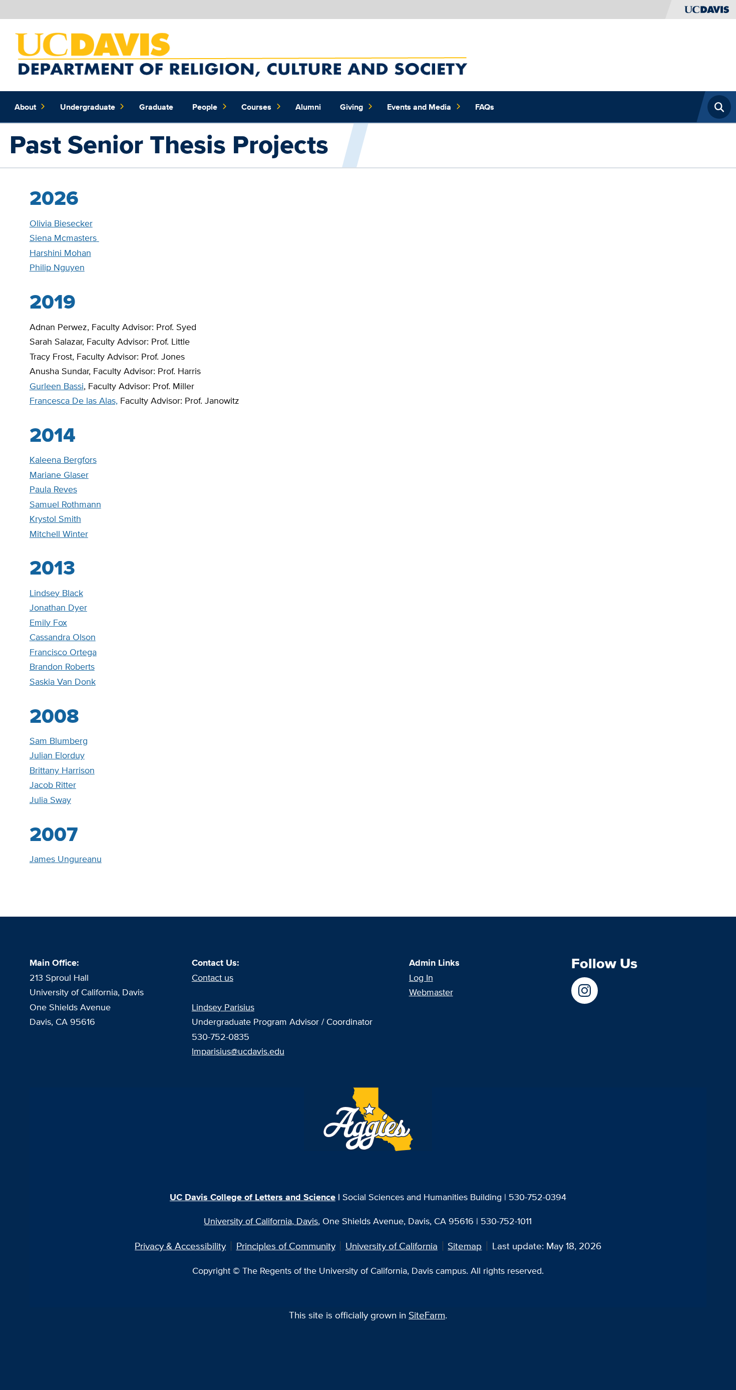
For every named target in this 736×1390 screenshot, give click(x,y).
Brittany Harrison (62, 769)
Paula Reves (53, 488)
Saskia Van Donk (63, 681)
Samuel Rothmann (65, 503)
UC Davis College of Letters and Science (252, 1197)
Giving (351, 107)
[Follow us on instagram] (584, 990)
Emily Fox (48, 622)
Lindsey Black (56, 592)
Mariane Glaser (59, 474)
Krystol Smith (55, 518)
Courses (256, 107)
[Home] (243, 54)
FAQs (484, 107)
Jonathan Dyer (58, 607)
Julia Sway (50, 799)
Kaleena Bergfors (63, 459)
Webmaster (431, 991)
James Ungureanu (66, 858)
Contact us (212, 977)
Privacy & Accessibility (180, 1246)
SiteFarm (427, 1315)
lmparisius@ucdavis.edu (238, 1050)
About (25, 107)
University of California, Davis (261, 1220)
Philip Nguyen (57, 266)
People (204, 107)
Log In (421, 977)
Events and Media (419, 107)
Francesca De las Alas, (74, 400)
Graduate (156, 107)
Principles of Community (285, 1246)
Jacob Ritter (53, 784)
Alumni (308, 107)
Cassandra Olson (63, 636)
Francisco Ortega (63, 651)
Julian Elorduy (57, 754)
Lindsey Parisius (223, 1006)
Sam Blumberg (59, 740)
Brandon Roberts (62, 666)
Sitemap (465, 1246)
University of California (391, 1246)
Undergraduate (87, 107)
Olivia (61, 222)
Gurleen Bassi (57, 385)
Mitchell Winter (59, 533)
